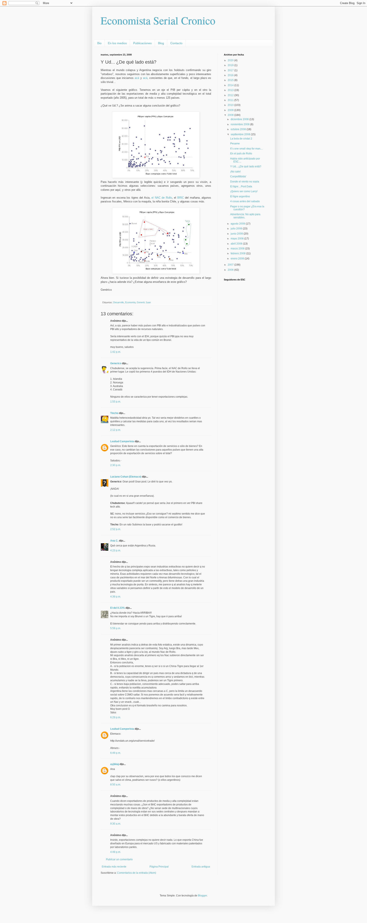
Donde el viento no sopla (244, 181)
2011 (231, 100)
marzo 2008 (238, 248)
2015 (231, 80)
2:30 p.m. (115, 465)
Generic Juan (144, 302)
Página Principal (159, 866)
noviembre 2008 (240, 124)
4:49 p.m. (115, 851)
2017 (231, 70)
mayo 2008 (237, 238)
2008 (231, 115)
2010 (231, 105)
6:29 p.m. (115, 717)
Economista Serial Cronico (158, 20)
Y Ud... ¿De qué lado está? (245, 166)
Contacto (176, 43)
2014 (231, 85)
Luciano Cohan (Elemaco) (125, 476)
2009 (231, 110)
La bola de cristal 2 (241, 138)
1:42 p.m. (115, 351)
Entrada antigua (201, 866)
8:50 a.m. (115, 784)
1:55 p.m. (115, 401)
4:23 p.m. (115, 550)
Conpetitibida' (238, 176)
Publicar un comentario (119, 859)
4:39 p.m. (115, 596)
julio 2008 (237, 228)
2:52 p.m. (115, 529)
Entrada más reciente (114, 866)
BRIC (180, 197)
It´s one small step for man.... (246, 148)
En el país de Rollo (241, 153)
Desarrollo (118, 302)
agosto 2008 (238, 223)
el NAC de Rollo (161, 197)
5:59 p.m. (115, 628)
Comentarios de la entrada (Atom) (136, 872)
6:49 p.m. (115, 752)
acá (137, 78)
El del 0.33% (117, 607)
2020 (231, 60)
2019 (231, 65)
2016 (231, 75)
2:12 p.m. (115, 429)
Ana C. (114, 540)
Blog (161, 43)
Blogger (202, 895)
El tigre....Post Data (241, 186)
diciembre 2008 (240, 119)
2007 (231, 264)
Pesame (235, 143)
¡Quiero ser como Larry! (243, 191)
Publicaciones (142, 43)
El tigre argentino (240, 196)
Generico (115, 363)
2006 (231, 269)
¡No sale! (235, 171)
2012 (231, 95)
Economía (130, 302)
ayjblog (114, 764)
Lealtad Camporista (122, 441)
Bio (99, 43)
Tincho (114, 413)
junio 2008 (237, 233)
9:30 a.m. (115, 823)
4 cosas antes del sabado (245, 201)
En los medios (117, 43)
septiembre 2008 (241, 134)
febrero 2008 (238, 253)
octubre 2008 (239, 129)
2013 (231, 90)
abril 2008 (237, 243)
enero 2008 (238, 258)
